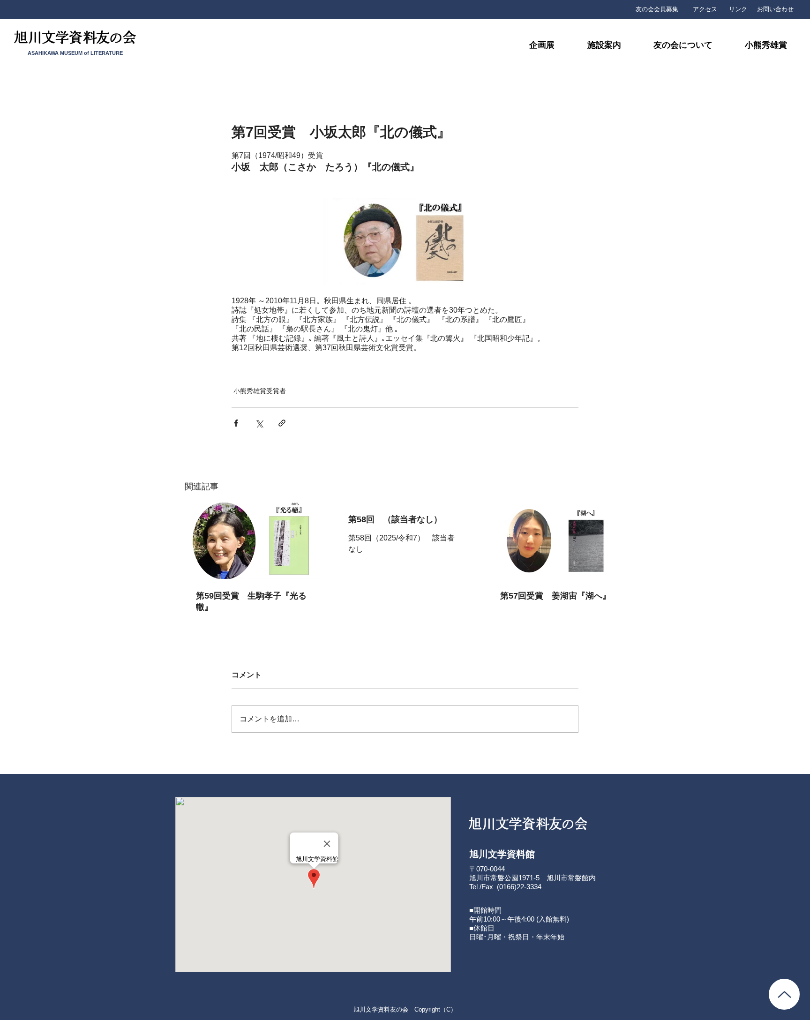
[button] (673, 45)
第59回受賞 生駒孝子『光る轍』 (251, 601)
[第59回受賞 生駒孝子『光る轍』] (253, 540)
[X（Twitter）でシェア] (259, 423)
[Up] (784, 994)
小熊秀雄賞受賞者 (259, 391)
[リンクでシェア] (282, 423)
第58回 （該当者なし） (395, 519)
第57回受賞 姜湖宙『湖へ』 (555, 595)
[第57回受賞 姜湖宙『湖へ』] (557, 540)
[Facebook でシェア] (236, 423)
